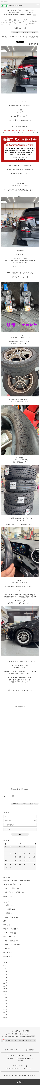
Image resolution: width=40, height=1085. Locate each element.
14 (29, 857)
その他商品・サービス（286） (12, 945)
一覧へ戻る (24, 32)
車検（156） (6, 925)
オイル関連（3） (8, 913)
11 (15, 857)
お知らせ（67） (7, 953)
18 (15, 860)
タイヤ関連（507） (8, 905)
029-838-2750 (14, 12)
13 (24, 857)
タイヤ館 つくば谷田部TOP (20, 21)
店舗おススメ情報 (25, 21)
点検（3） (6, 921)
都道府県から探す (10, 21)
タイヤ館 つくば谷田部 (15, 5)
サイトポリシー (10, 1058)
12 (20, 857)
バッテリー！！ (7, 896)
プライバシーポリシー (28, 1055)
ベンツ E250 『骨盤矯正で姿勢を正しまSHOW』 (17, 880)
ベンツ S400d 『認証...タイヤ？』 (13, 884)
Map (34, 15)
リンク (18, 1055)
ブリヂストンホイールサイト (13, 1068)
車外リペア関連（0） (9, 937)
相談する (21, 1082)
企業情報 (20, 1060)
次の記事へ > (34, 32)
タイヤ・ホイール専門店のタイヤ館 (4, 21)
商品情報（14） (7, 957)
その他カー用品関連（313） (11, 941)
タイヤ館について (12, 1050)
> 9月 (34, 844)
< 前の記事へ (15, 32)
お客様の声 (30, 1050)
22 (34, 860)
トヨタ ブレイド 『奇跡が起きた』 (13, 892)
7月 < (5, 844)
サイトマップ (10, 1055)
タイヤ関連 (11, 796)
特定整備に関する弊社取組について (25, 1058)
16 (6, 860)
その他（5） (6, 949)
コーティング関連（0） (10, 933)
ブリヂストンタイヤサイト (19, 1066)
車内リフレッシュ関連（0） (11, 929)
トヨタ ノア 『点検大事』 (11, 888)
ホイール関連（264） (9, 909)
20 (24, 860)
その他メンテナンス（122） (11, 917)
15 (34, 857)
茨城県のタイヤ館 (15, 21)
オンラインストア (28, 1068)
